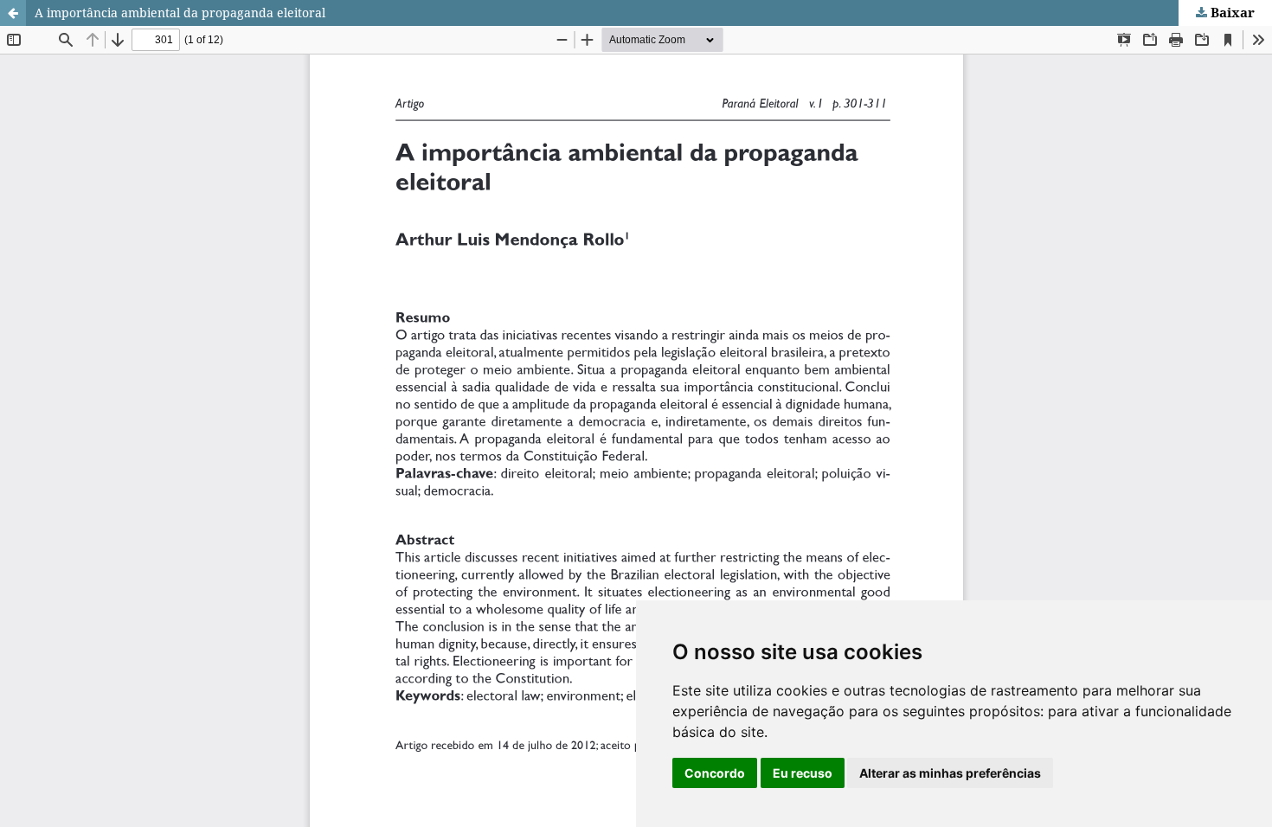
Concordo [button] (714, 773)
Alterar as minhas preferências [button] (950, 773)
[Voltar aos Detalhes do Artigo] (13, 13)
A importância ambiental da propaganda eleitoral (180, 12)
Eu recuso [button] (802, 773)
